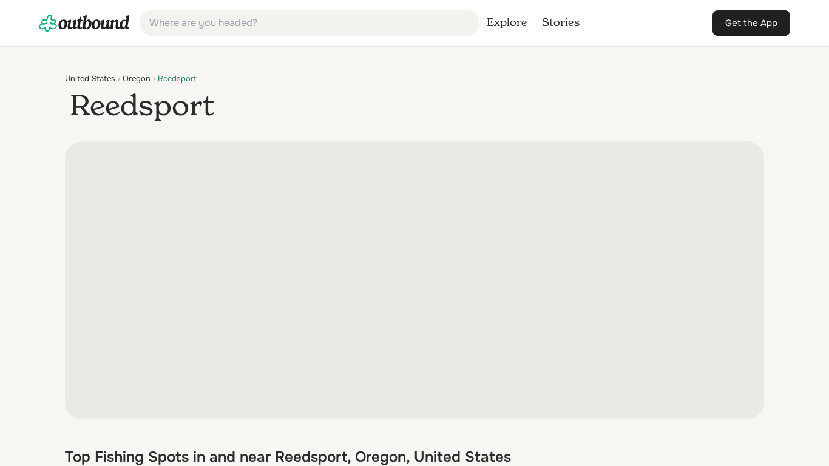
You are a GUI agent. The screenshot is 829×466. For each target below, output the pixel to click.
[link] (84, 23)
